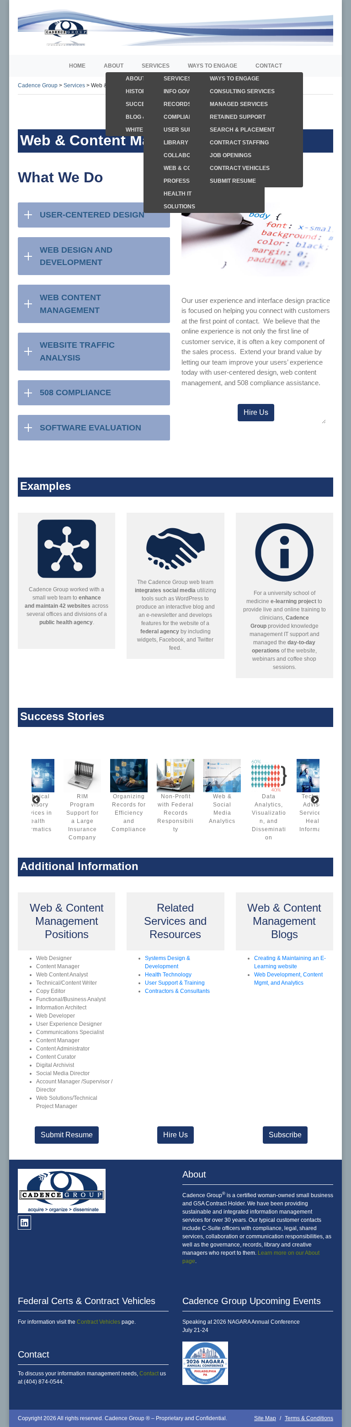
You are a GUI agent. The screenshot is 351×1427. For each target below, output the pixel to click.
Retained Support (238, 117)
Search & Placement (242, 130)
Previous (36, 800)
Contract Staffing (239, 142)
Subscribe (285, 1135)
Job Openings (230, 155)
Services (156, 66)
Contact (268, 66)
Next (314, 800)
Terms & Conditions (309, 1418)
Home (77, 66)
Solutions (179, 206)
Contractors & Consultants (177, 991)
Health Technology (168, 974)
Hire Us (256, 412)
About (113, 66)
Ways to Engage (212, 66)
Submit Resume (233, 181)
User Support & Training (175, 983)
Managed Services (239, 104)
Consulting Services (242, 91)
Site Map (265, 1418)
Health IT (177, 194)
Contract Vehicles (240, 168)
